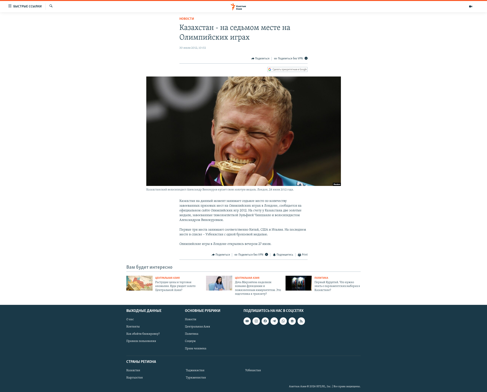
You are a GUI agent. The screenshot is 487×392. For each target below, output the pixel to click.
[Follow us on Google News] (292, 321)
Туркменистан (196, 377)
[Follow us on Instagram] (256, 321)
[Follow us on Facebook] (265, 321)
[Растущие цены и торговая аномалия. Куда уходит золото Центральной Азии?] (139, 283)
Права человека (195, 348)
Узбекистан (253, 370)
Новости (186, 19)
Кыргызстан (134, 377)
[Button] (260, 58)
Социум (190, 341)
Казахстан (133, 370)
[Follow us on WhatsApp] (283, 321)
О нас (130, 319)
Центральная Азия (167, 278)
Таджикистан (195, 370)
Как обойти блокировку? (143, 333)
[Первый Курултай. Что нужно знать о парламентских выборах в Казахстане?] (299, 283)
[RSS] (301, 321)
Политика (321, 278)
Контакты (133, 326)
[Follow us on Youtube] (247, 321)
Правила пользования (141, 341)
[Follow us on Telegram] (274, 321)
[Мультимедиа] (470, 6)
